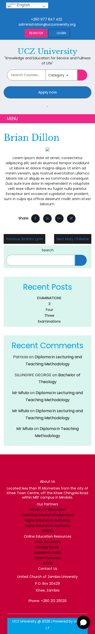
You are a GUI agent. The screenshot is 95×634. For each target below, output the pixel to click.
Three (49, 315)
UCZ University (47, 51)
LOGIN (61, 33)
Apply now (47, 92)
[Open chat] (83, 622)
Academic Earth (47, 552)
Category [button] (56, 75)
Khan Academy (48, 541)
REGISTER (36, 33)
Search (48, 250)
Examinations (49, 321)
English (23, 5)
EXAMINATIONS (49, 298)
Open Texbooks (47, 557)
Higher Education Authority (47, 520)
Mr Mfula (20, 393)
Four (49, 309)
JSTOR (47, 563)
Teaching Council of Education (47, 514)
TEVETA (47, 531)
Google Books (47, 547)
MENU (12, 119)
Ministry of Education (47, 509)
